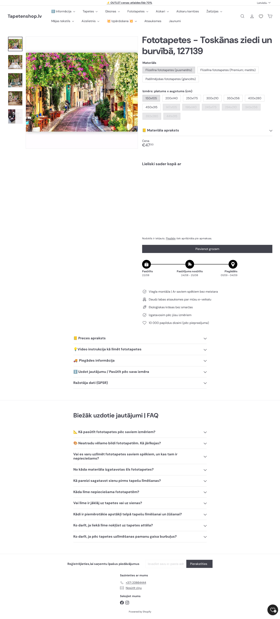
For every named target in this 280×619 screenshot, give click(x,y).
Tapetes (89, 11)
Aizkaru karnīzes (187, 11)
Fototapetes (136, 11)
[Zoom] (82, 92)
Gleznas (111, 11)
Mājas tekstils (61, 21)
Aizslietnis (89, 21)
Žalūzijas (212, 11)
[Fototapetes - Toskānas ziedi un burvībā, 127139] (207, 182)
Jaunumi (175, 21)
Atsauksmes (152, 21)
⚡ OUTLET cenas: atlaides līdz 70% (129, 2)
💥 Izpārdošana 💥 (120, 21)
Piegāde (171, 238)
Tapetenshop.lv (25, 16)
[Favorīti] (261, 16)
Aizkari (161, 11)
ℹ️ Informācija (61, 11)
